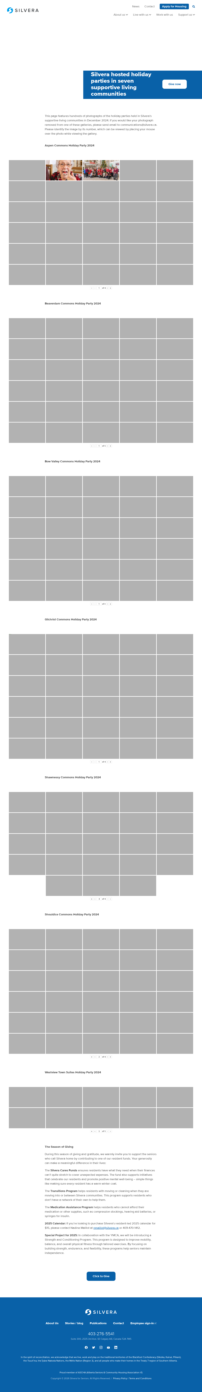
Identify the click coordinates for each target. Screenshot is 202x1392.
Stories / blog (74, 1323)
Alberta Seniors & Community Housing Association (113, 1372)
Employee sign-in (142, 1323)
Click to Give (101, 1276)
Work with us (164, 15)
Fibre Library (185, 11)
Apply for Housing (174, 6)
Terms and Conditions (140, 1378)
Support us (185, 15)
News (135, 6)
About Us (52, 1323)
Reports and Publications (178, 11)
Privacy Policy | (120, 1378)
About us (119, 15)
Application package (180, 11)
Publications (98, 1323)
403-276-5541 (101, 1334)
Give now (174, 84)
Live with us (140, 15)
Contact (149, 6)
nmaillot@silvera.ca (106, 1228)
